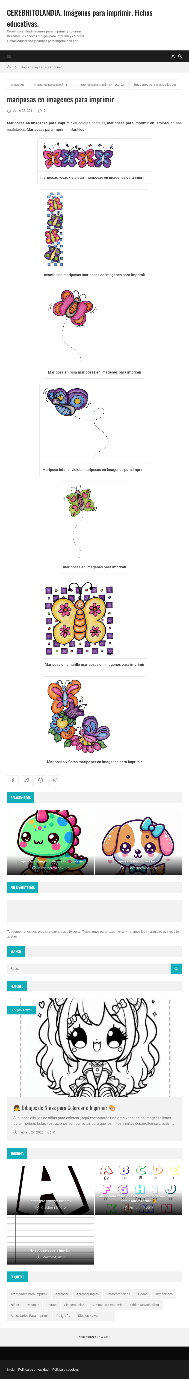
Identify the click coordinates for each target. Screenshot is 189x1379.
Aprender (61, 1294)
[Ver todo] (109, 1316)
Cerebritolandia (91, 1337)
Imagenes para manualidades (155, 84)
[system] (173, 56)
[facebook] (13, 780)
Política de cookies (65, 1369)
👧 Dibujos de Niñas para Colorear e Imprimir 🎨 (64, 1107)
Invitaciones (164, 1294)
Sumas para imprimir (107, 1305)
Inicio (11, 1369)
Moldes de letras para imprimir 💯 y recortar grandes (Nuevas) (65, 67)
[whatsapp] (41, 780)
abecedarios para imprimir (30, 1316)
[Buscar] (180, 56)
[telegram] (54, 780)
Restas (51, 1305)
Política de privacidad (33, 1369)
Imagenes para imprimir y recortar (101, 84)
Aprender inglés (87, 1294)
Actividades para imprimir (29, 1294)
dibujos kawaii (21, 1010)
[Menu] (9, 56)
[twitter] (27, 780)
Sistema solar (74, 1305)
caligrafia (63, 1316)
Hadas (143, 1294)
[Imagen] (94, 1047)
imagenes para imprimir (50, 84)
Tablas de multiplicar (144, 1305)
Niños (15, 1305)
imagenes (17, 84)
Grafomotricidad (118, 1294)
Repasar (33, 1305)
